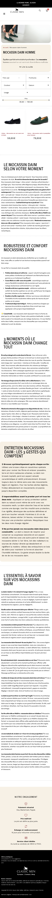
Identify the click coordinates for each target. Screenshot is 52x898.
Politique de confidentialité (20, 894)
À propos (20, 874)
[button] (26, 67)
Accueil (5, 47)
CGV (30, 894)
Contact (27, 874)
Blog (33, 874)
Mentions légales (6, 894)
